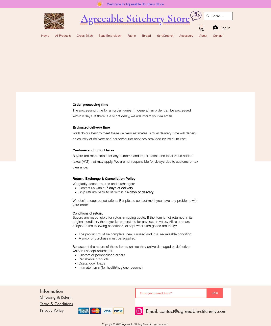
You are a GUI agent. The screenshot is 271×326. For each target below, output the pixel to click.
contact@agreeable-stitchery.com (193, 311)
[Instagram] (139, 311)
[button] (201, 28)
